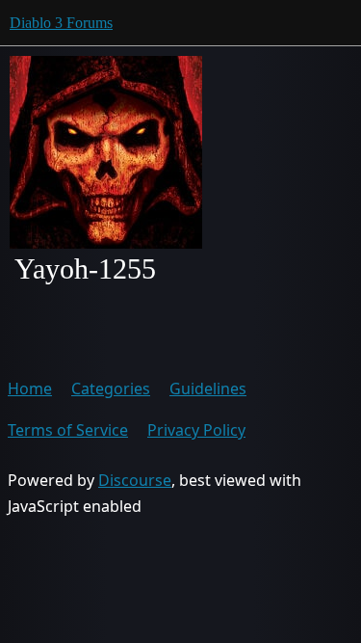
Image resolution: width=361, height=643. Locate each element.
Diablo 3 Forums (61, 22)
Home (30, 388)
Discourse (134, 480)
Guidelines (207, 388)
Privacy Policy (196, 430)
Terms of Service (68, 430)
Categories (110, 388)
